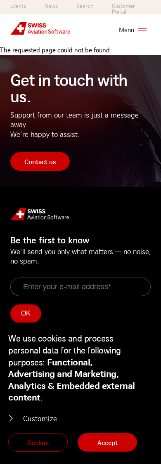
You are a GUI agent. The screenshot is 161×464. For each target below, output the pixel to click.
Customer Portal (123, 8)
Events (18, 6)
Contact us (40, 162)
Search (84, 6)
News (51, 6)
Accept (107, 442)
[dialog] (80, 393)
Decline (38, 442)
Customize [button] (40, 418)
